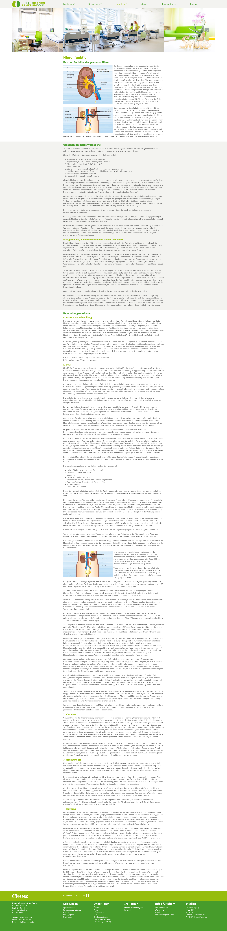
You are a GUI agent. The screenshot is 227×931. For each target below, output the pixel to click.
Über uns (97, 908)
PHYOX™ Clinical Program (196, 917)
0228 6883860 (26, 917)
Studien (144, 4)
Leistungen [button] (68, 4)
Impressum (68, 896)
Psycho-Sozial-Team (102, 919)
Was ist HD (159, 910)
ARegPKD (190, 910)
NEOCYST (190, 912)
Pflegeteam (99, 912)
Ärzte (96, 910)
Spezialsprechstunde (72, 910)
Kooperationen (169, 4)
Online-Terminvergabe (133, 908)
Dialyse (66, 912)
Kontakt (194, 4)
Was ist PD (159, 912)
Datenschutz (79, 896)
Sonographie (68, 915)
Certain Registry (192, 908)
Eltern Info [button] (121, 4)
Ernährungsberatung (102, 922)
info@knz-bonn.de (26, 922)
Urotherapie (68, 917)
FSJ (95, 915)
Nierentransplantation (164, 915)
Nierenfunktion (161, 908)
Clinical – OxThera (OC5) (196, 915)
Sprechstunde (69, 908)
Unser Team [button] (94, 4)
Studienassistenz (101, 917)
